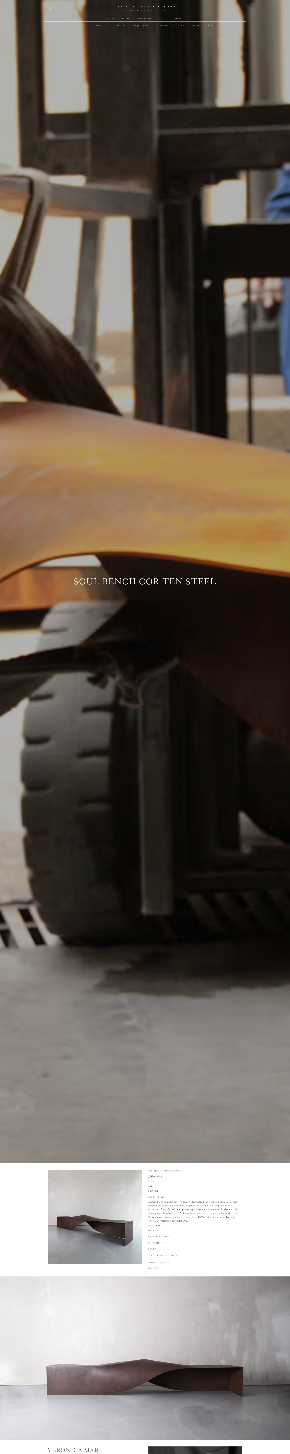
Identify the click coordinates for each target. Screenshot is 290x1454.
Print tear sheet (159, 1263)
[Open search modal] (240, 9)
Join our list (56, 9)
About (163, 18)
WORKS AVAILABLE (203, 26)
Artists (126, 18)
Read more (156, 1226)
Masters (110, 18)
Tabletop (162, 26)
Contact (179, 18)
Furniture (102, 26)
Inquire (153, 1268)
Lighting (122, 26)
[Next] (283, 1358)
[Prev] (6, 1358)
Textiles (180, 26)
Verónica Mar (155, 1175)
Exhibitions (144, 18)
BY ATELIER (83, 26)
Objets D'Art (142, 26)
